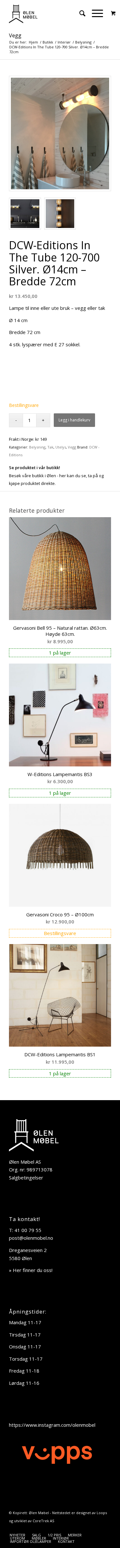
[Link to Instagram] (106, 1528)
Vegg (15, 35)
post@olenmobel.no (31, 1238)
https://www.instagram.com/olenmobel (52, 1425)
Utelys (60, 447)
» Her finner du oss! (30, 1270)
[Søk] (79, 13)
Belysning (37, 447)
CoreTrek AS (43, 1520)
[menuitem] (79, 13)
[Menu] (94, 13)
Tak (50, 447)
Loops (102, 1512)
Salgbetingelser (26, 1177)
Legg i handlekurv (74, 420)
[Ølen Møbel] (50, 13)
